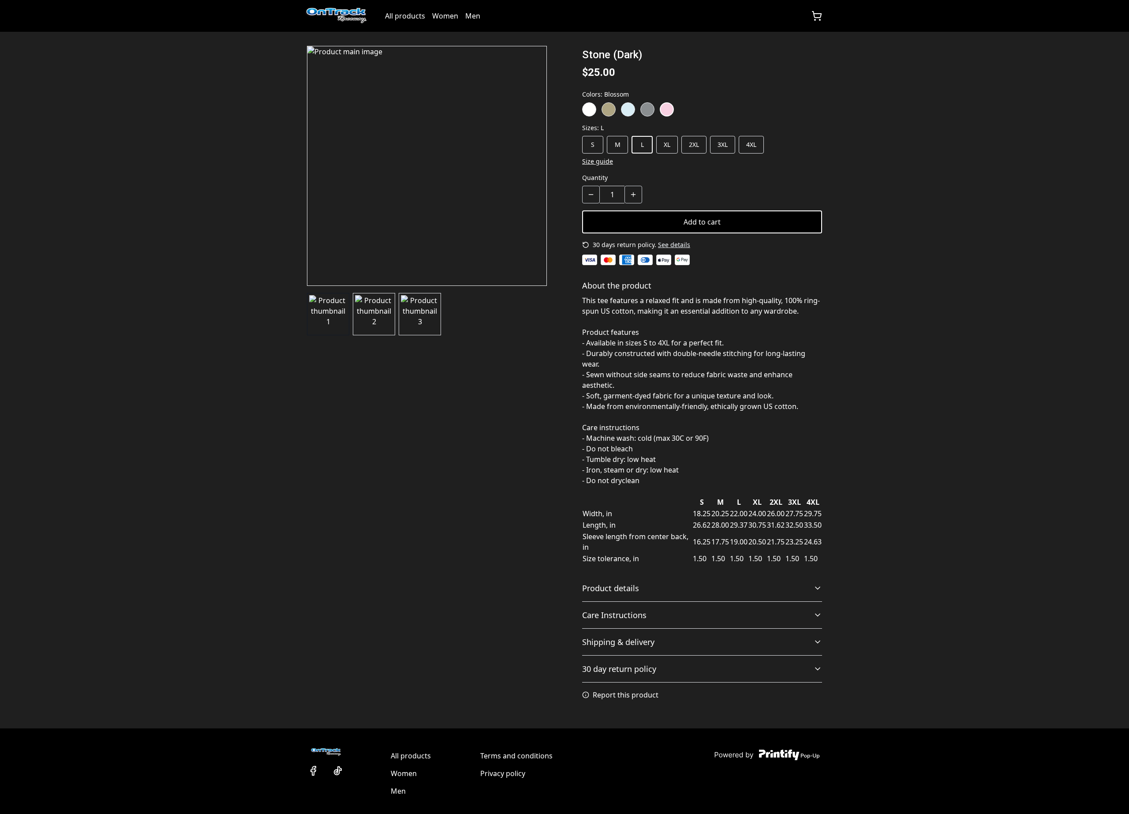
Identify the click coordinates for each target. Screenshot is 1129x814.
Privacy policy (502, 773)
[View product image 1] (328, 314)
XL (667, 144)
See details (674, 244)
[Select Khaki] (609, 109)
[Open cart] (817, 16)
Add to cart (702, 222)
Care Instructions (614, 615)
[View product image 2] (374, 314)
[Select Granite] (647, 109)
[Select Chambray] (628, 109)
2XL (694, 144)
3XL (723, 144)
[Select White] (589, 109)
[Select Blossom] (667, 109)
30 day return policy (619, 669)
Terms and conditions (516, 756)
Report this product (625, 695)
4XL (751, 144)
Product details (610, 588)
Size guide (597, 161)
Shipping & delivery (618, 642)
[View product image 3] (420, 314)
